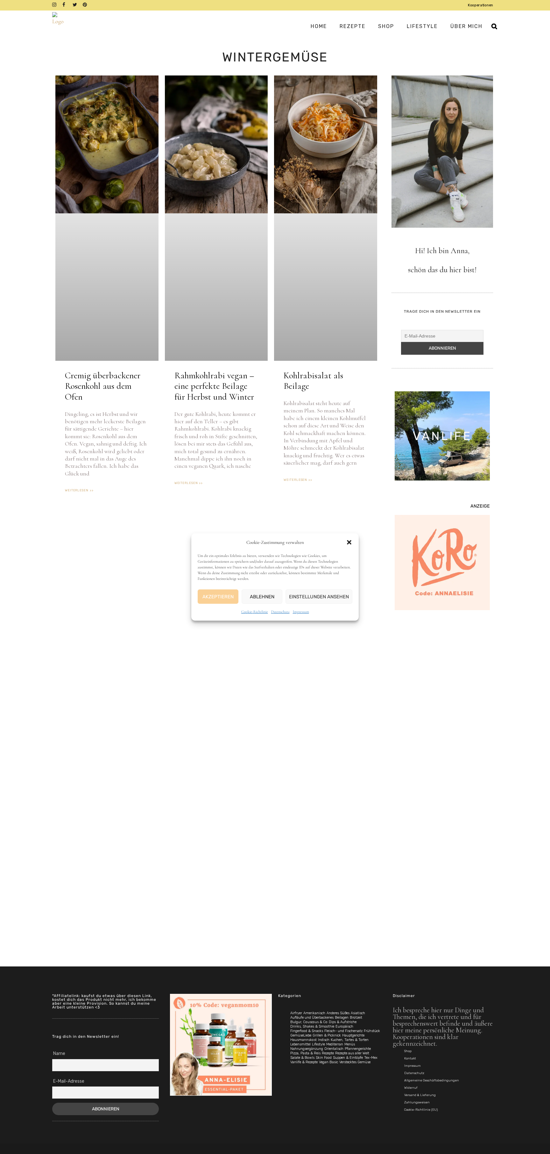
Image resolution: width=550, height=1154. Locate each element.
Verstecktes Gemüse (354, 1062)
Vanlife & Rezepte (304, 1062)
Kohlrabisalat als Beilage (313, 381)
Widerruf (411, 1088)
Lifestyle (318, 1044)
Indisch (323, 1040)
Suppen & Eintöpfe (348, 1058)
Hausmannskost (303, 1040)
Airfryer (296, 1013)
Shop (408, 1051)
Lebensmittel (300, 1044)
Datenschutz (280, 611)
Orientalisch (333, 1049)
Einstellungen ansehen (319, 597)
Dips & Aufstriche (342, 1022)
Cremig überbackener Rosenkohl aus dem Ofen (102, 386)
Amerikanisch (314, 1013)
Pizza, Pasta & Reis (305, 1053)
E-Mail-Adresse (68, 1081)
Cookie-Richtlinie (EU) (421, 1110)
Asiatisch (358, 1013)
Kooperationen (480, 5)
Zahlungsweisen (417, 1102)
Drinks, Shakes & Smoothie (312, 1026)
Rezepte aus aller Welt (352, 1053)
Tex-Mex (370, 1058)
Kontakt (410, 1058)
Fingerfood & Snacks (306, 1031)
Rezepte (328, 1053)
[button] (349, 542)
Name (59, 1053)
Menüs (349, 1044)
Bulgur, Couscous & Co (309, 1022)
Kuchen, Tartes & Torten (350, 1040)
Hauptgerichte (353, 1035)
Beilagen (342, 1017)
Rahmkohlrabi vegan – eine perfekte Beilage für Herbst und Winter (214, 386)
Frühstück (372, 1031)
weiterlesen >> (79, 490)
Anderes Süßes (338, 1013)
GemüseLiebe (300, 1035)
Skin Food (324, 1058)
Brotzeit (356, 1017)
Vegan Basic (328, 1062)
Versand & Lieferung (420, 1095)
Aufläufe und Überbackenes (312, 1017)
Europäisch (344, 1026)
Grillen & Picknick (327, 1035)
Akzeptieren (218, 597)
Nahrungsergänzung (306, 1049)
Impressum (301, 611)
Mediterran (334, 1044)
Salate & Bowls (302, 1058)
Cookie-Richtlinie (254, 611)
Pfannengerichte (358, 1049)
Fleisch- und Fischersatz (343, 1031)
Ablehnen (262, 597)
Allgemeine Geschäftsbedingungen (431, 1080)
